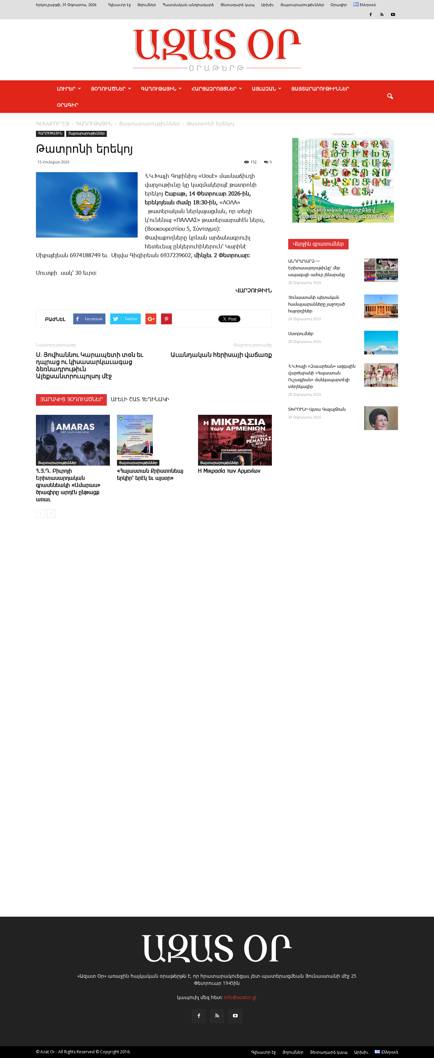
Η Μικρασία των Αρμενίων (229, 471)
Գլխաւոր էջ (119, 5)
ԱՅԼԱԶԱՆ (264, 88)
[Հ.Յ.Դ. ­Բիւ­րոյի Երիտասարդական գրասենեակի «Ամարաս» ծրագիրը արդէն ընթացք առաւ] (73, 440)
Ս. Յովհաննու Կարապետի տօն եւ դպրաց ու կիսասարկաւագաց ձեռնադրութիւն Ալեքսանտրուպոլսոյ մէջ (89, 365)
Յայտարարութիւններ (302, 5)
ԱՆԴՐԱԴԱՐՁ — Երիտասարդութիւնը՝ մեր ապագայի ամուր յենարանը (316, 268)
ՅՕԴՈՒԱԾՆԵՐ (108, 88)
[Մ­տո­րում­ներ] (381, 342)
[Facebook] (371, 15)
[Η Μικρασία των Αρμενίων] (235, 440)
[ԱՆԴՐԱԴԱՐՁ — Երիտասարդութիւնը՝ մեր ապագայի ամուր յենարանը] (381, 270)
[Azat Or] (217, 49)
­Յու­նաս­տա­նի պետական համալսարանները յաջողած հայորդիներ (316, 304)
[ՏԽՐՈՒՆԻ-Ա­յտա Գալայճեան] (381, 418)
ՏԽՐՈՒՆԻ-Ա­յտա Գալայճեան (317, 409)
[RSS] (382, 15)
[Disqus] (154, 626)
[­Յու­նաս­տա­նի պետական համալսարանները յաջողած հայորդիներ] (381, 306)
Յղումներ (146, 5)
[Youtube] (393, 15)
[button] (390, 96)
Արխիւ (267, 5)
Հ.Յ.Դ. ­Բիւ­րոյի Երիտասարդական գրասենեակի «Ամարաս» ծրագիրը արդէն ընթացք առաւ (68, 485)
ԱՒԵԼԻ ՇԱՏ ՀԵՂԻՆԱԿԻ (140, 399)
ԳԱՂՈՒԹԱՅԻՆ (158, 88)
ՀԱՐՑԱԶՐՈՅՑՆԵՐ (214, 88)
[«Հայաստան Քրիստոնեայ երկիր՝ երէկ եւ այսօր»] (154, 440)
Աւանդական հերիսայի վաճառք (221, 354)
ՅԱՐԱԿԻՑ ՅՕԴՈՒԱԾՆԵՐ (71, 399)
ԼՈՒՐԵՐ (66, 88)
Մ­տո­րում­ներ (300, 334)
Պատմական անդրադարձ (188, 5)
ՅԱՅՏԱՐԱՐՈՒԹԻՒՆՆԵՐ (320, 88)
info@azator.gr (240, 997)
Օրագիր (339, 5)
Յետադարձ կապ (237, 5)
